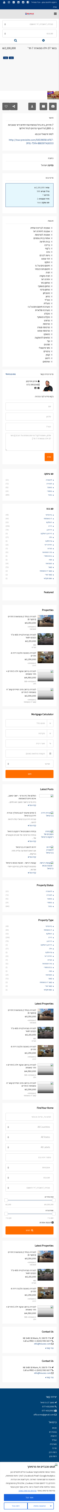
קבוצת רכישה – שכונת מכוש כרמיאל (21, 862)
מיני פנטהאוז (47, 552)
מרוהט (47, 320)
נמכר (50, 495)
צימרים (47, 351)
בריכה (47, 245)
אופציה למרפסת (42, 234)
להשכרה (49, 480)
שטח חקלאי (48, 578)
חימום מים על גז (42, 265)
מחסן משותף (44, 286)
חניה (48, 272)
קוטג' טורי (48, 574)
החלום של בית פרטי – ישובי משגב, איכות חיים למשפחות (22, 797)
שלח (49, 456)
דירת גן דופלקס (46, 533)
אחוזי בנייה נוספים (42, 238)
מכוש (54, 1427)
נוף (48, 341)
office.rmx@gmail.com (44, 1414)
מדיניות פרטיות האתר (27, 1490)
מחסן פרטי (45, 289)
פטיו (50, 559)
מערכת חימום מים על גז (39, 306)
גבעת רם (53, 1432)
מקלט (47, 313)
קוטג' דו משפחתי (46, 571)
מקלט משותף (43, 317)
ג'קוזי (47, 248)
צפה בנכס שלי (11, 374)
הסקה (47, 262)
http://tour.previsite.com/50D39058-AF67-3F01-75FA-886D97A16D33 (31, 141)
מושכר (49, 487)
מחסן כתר (45, 282)
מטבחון (46, 293)
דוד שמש (45, 258)
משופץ (47, 334)
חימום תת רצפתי (42, 269)
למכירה (49, 483)
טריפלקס (48, 541)
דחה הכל (16, 1506)
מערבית (53, 1444)
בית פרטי (49, 515)
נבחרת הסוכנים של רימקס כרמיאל (21, 831)
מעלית (47, 303)
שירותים (46, 361)
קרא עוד (32, 805)
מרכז (54, 1448)
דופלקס (49, 522)
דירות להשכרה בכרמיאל (26, 847)
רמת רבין (53, 1452)
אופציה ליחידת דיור (41, 231)
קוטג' (50, 567)
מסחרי (49, 491)
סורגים (47, 344)
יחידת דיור (45, 279)
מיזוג (47, 296)
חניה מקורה (44, 276)
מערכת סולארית (42, 310)
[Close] (56, 1464)
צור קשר (49, 1348)
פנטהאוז (49, 563)
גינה (48, 252)
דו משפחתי (48, 518)
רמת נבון (53, 1456)
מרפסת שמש (43, 330)
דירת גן (49, 530)
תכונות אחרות (45, 1222)
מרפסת (46, 324)
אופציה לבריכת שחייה (40, 228)
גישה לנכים (45, 255)
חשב (29, 773)
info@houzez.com (42, 1343)
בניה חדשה (45, 241)
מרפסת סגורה (43, 327)
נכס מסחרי (48, 556)
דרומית (54, 1436)
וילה (50, 537)
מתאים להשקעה (42, 337)
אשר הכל (29, 1497)
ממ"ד (47, 300)
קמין (48, 354)
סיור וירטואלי (44, 348)
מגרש (50, 548)
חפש (28, 1230)
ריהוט (47, 358)
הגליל (54, 1440)
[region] (29, 1487)
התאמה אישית (40, 1506)
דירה (50, 526)
